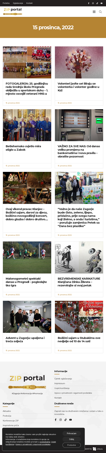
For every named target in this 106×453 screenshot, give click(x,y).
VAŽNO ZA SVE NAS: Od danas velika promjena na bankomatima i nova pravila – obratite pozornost (79, 151)
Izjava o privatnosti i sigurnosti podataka (33, 444)
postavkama (45, 442)
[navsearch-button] (100, 11)
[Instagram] (93, 3)
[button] (94, 11)
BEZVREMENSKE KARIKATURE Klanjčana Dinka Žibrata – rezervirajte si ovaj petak (79, 282)
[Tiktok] (97, 3)
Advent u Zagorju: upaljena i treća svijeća (25, 339)
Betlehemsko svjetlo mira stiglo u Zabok (23, 147)
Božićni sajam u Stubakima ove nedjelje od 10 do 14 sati (79, 339)
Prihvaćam (71, 433)
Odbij (71, 439)
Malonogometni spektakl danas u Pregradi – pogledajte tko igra (26, 282)
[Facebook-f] (88, 3)
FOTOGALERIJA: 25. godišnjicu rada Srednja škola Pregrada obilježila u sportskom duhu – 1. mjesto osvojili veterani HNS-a (27, 89)
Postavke (71, 445)
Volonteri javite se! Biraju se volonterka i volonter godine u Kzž (78, 87)
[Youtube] (101, 3)
